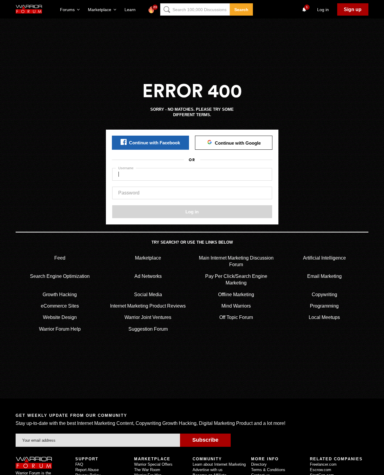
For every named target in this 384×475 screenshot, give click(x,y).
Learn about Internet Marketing (219, 464)
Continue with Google (238, 143)
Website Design (60, 317)
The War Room (147, 469)
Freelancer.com (323, 464)
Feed (59, 257)
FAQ (79, 464)
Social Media (148, 294)
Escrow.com (320, 469)
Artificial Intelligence (324, 257)
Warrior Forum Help (60, 329)
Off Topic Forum (236, 317)
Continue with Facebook (154, 142)
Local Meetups (324, 317)
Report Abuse (87, 469)
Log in (192, 211)
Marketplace (148, 257)
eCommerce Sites (60, 305)
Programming (324, 305)
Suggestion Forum (148, 329)
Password (129, 192)
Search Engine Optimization (60, 276)
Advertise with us (208, 469)
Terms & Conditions (268, 469)
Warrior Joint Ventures (147, 317)
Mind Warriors (236, 305)
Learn (131, 9)
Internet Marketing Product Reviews (148, 305)
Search (241, 9)
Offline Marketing (236, 294)
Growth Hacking (60, 294)
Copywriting (324, 294)
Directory (259, 464)
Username (126, 168)
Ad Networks (148, 276)
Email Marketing (324, 276)
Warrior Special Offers (153, 464)
